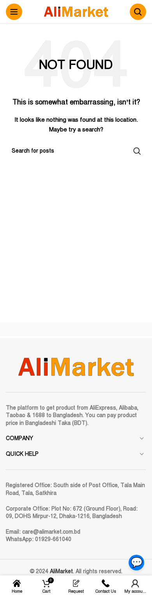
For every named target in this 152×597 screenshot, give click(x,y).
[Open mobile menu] (14, 12)
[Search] (138, 12)
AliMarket (61, 571)
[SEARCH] (137, 151)
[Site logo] (76, 11)
